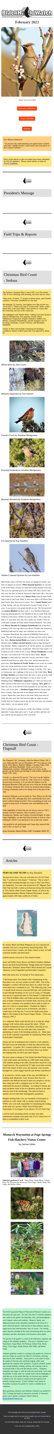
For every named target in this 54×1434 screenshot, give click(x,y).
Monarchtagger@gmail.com (12, 1398)
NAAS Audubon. (11, 163)
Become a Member (27, 108)
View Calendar (27, 119)
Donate (27, 129)
